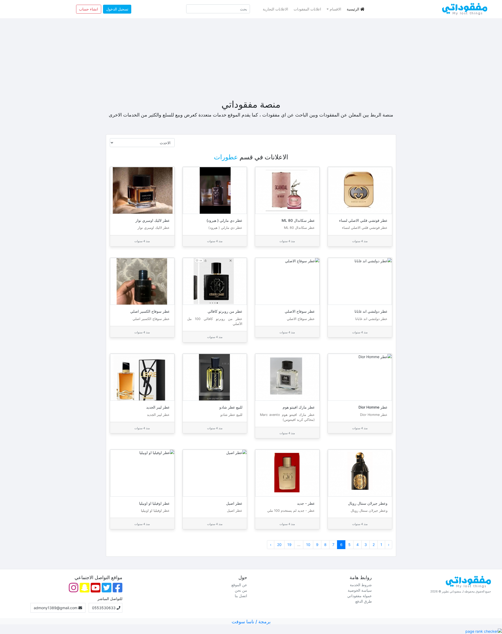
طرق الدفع (363, 601)
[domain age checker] (483, 631)
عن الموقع (239, 585)
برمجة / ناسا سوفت (251, 621)
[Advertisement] (251, 58)
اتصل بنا (241, 596)
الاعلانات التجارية (275, 9)
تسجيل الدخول (117, 9)
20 (279, 544)
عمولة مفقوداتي (359, 596)
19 (289, 544)
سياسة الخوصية (360, 590)
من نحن (241, 590)
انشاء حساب (88, 9)
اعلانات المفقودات (307, 9)
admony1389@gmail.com (56, 608)
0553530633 (104, 608)
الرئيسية (353, 9)
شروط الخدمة (361, 585)
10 (308, 544)
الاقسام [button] (335, 9)
